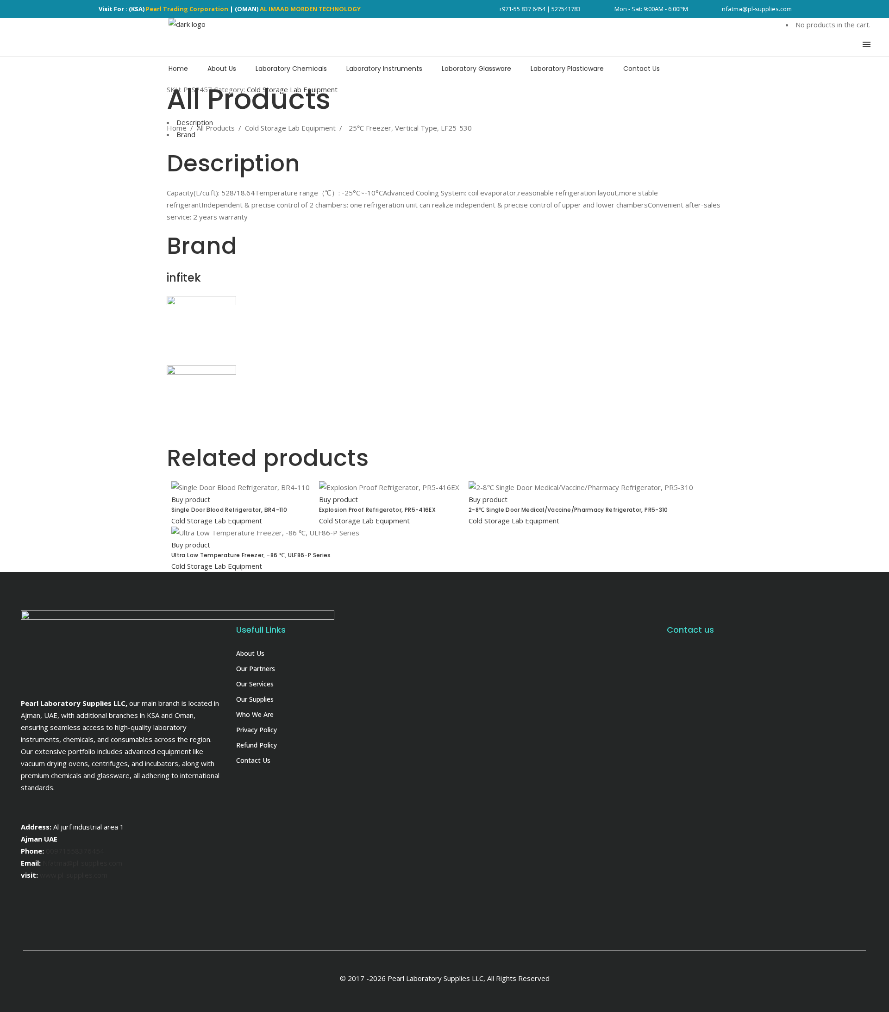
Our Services (255, 683)
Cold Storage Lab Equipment (290, 127)
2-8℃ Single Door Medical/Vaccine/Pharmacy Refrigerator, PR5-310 (568, 510)
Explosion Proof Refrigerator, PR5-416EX (377, 510)
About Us (250, 653)
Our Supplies (255, 699)
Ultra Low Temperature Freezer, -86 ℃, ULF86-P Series (251, 555)
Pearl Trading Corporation (187, 9)
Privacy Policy (256, 729)
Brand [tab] (185, 134)
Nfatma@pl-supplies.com (82, 862)
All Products (216, 127)
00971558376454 (75, 850)
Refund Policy (256, 745)
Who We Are (255, 714)
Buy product (190, 499)
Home (177, 127)
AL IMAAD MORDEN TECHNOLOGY (310, 9)
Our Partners (255, 668)
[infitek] (201, 302)
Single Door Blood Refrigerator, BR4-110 (229, 510)
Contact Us (253, 760)
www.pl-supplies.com (73, 875)
